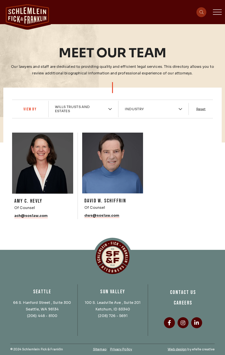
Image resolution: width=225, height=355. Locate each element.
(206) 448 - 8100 (42, 316)
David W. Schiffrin (105, 201)
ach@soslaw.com (31, 215)
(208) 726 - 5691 (112, 316)
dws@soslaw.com (101, 215)
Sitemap (100, 349)
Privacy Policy (121, 349)
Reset (201, 109)
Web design (177, 349)
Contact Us (183, 292)
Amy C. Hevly (28, 201)
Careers (183, 303)
